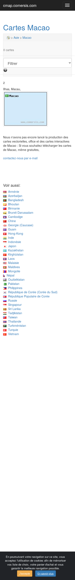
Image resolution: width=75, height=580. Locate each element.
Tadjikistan (14, 313)
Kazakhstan (15, 250)
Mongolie (13, 271)
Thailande (13, 321)
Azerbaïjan (14, 196)
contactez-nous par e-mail (20, 158)
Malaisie (12, 263)
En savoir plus (46, 573)
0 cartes (8, 50)
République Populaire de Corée (28, 296)
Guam (11, 229)
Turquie (12, 330)
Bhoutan (12, 204)
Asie (16, 37)
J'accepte (24, 573)
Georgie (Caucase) (19, 225)
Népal (9, 275)
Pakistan (12, 284)
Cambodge (14, 217)
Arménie (12, 191)
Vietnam (12, 334)
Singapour (14, 304)
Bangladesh (15, 200)
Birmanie (13, 208)
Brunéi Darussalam (19, 212)
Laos (10, 258)
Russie (11, 300)
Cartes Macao (26, 27)
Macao (26, 37)
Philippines (14, 288)
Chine (11, 221)
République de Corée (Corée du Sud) (32, 292)
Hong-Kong (14, 233)
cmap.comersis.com (19, 5)
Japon (11, 246)
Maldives (13, 267)
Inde (10, 237)
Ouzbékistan (15, 279)
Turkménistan (16, 325)
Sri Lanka (13, 309)
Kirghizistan (14, 254)
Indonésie (13, 242)
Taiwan (12, 317)
